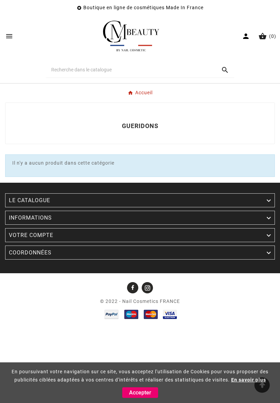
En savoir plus (248, 380)
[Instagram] (147, 287)
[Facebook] (132, 287)
